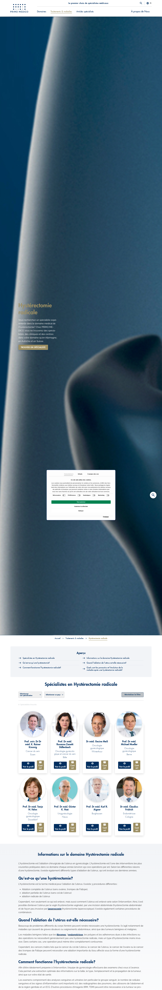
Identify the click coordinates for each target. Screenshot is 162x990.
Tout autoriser (81, 502)
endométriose (75, 934)
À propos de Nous (140, 11)
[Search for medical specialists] (153, 495)
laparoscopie (54, 908)
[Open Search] (141, 3)
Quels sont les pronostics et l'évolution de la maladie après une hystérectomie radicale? (105, 669)
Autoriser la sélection (81, 506)
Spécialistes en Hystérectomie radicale (39, 658)
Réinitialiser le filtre (133, 694)
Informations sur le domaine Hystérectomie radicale (108, 658)
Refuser (81, 511)
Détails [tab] (80, 474)
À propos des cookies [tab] (91, 474)
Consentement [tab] (68, 474)
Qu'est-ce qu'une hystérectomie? (36, 663)
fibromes (61, 934)
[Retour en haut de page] (153, 984)
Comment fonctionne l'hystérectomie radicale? (42, 668)
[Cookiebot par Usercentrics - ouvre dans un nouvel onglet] (103, 517)
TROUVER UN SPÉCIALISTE (33, 347)
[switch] (79, 495)
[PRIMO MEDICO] (19, 8)
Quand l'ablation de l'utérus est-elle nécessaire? (106, 663)
